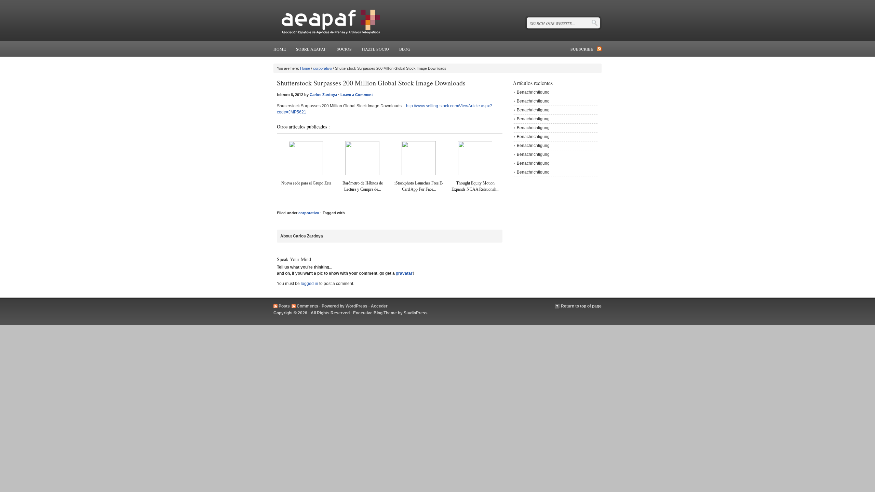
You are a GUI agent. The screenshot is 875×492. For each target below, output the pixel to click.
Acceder (379, 306)
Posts (284, 306)
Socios (344, 49)
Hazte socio (375, 49)
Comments (307, 306)
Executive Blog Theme (375, 313)
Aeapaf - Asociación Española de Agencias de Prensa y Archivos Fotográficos (329, 20)
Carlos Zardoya (323, 95)
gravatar (404, 273)
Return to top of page (581, 306)
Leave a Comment (356, 95)
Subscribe (581, 49)
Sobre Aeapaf (311, 49)
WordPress (356, 306)
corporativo (322, 68)
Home (279, 49)
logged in (309, 283)
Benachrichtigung (533, 92)
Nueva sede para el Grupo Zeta (306, 183)
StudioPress (416, 313)
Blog (404, 49)
